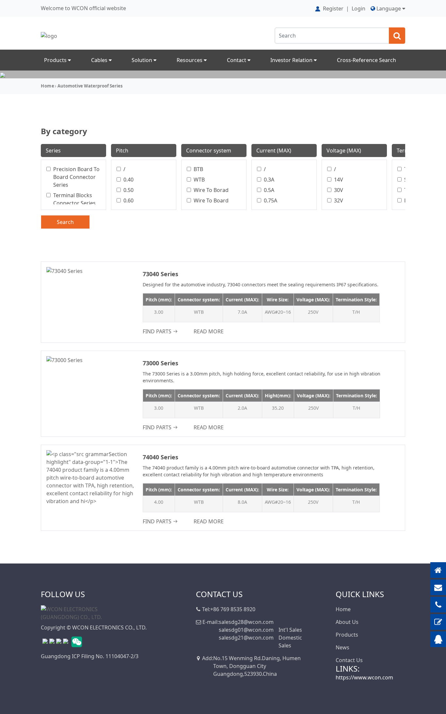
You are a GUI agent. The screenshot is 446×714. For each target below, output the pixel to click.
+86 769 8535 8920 (232, 609)
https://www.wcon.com (364, 677)
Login (358, 8)
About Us (347, 622)
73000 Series (160, 363)
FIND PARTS (157, 331)
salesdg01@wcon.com (246, 629)
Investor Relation (292, 60)
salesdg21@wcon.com (246, 637)
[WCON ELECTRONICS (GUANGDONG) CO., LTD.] (73, 612)
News (342, 647)
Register (333, 8)
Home (47, 86)
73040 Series (160, 274)
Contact (237, 60)
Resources (190, 60)
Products (56, 60)
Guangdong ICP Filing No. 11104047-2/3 (89, 656)
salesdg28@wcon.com (246, 622)
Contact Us (349, 660)
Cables (100, 60)
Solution (142, 60)
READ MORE (209, 331)
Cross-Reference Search (366, 60)
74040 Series (160, 457)
